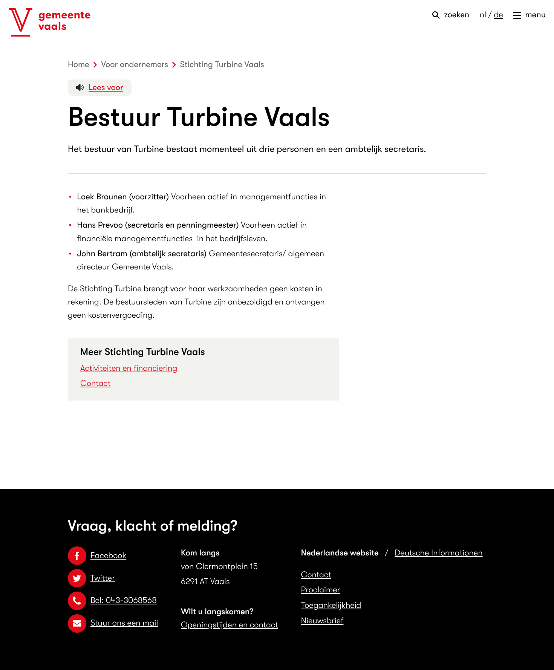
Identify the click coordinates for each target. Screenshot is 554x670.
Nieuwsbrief (322, 621)
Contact (95, 383)
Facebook (108, 555)
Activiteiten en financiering (128, 368)
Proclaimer (320, 590)
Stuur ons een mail (124, 623)
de (498, 15)
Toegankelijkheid (331, 605)
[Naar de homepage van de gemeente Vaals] (49, 22)
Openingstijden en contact (229, 625)
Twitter (102, 578)
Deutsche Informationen (438, 553)
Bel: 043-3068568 (123, 600)
